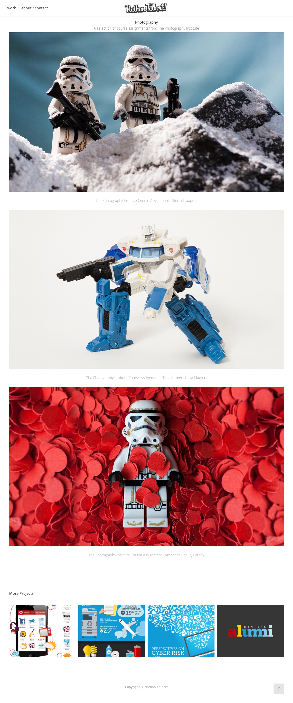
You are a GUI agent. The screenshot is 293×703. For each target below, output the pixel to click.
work (11, 8)
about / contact (34, 8)
